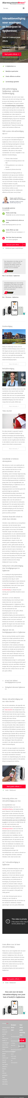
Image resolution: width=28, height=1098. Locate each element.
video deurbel (8, 709)
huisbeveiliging (6, 589)
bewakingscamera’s (7, 828)
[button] (14, 681)
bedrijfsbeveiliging (7, 809)
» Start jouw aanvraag (13, 1054)
